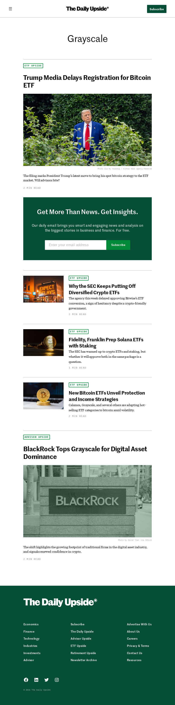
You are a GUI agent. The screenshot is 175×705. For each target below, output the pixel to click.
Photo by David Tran (128, 540)
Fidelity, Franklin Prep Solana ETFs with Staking (106, 342)
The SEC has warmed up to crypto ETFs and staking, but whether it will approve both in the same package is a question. (107, 356)
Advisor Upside (37, 437)
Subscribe (118, 245)
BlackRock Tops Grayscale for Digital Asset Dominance (85, 452)
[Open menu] (12, 8)
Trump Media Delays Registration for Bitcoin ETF (87, 81)
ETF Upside (33, 66)
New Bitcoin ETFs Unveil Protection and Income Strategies (107, 395)
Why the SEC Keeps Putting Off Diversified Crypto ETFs (102, 289)
